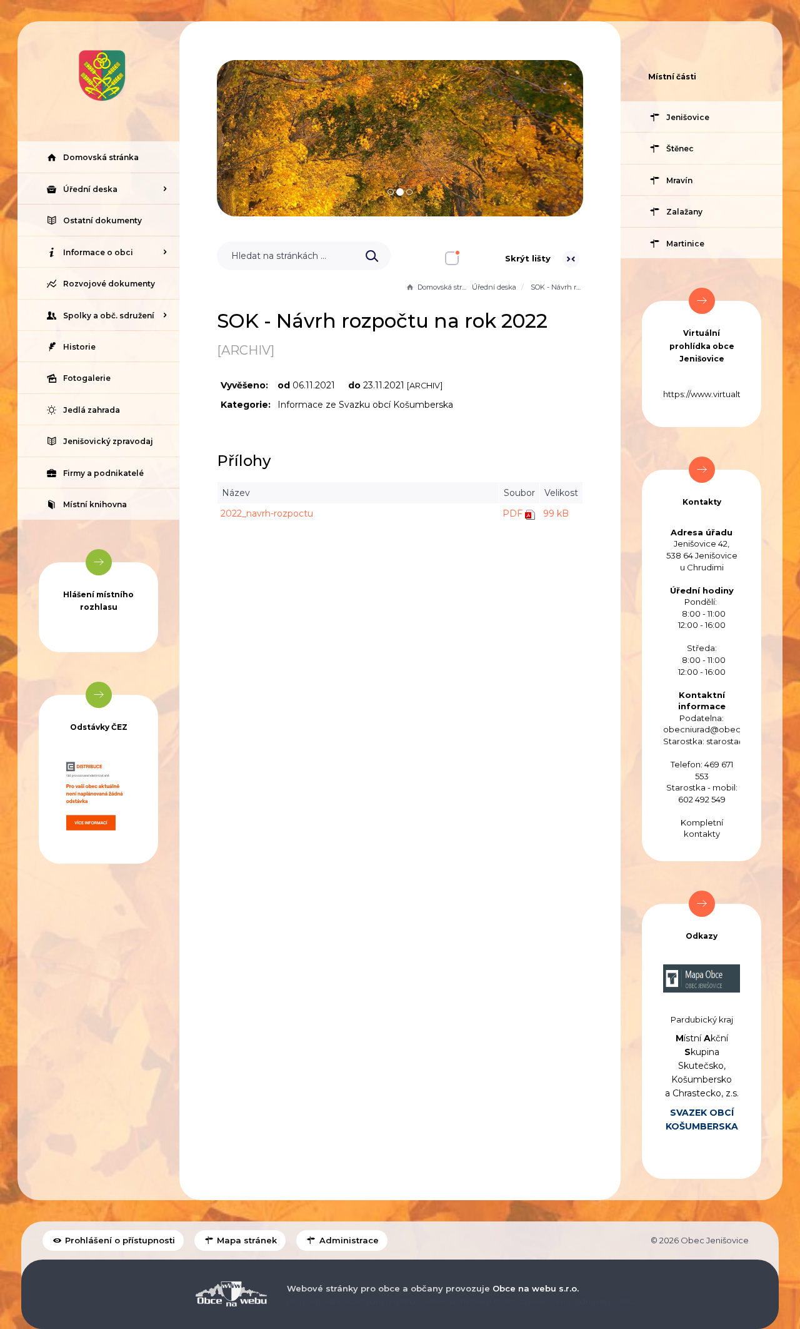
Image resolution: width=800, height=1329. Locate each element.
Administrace (348, 1240)
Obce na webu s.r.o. (535, 1288)
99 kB (556, 513)
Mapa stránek (245, 1240)
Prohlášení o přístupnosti (118, 1240)
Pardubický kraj (702, 1019)
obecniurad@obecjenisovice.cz (727, 729)
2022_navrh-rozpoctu (267, 513)
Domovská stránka (444, 287)
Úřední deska (494, 287)
